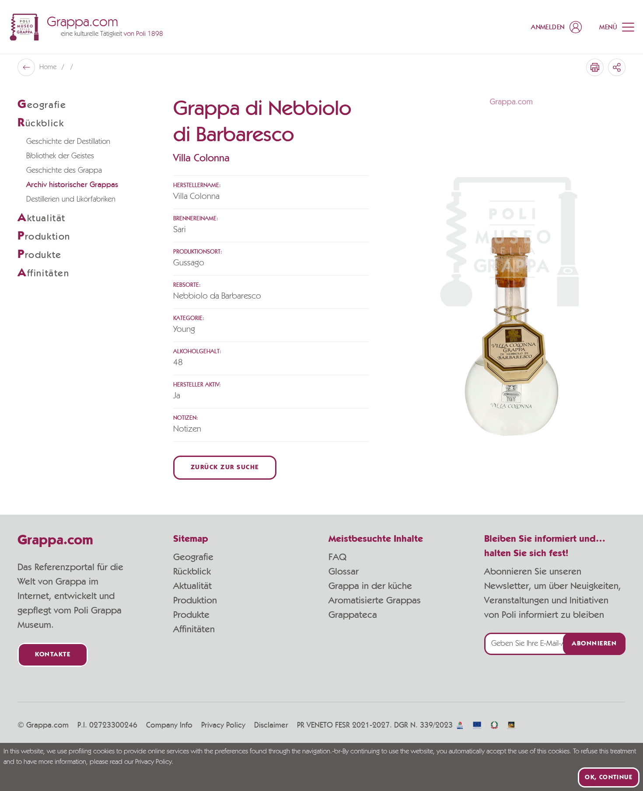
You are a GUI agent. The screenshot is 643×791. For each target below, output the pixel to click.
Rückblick (192, 571)
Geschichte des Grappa (64, 170)
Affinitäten (194, 629)
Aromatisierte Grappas (374, 600)
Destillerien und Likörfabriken (70, 199)
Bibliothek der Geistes (60, 156)
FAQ (337, 557)
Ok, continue (609, 777)
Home (48, 67)
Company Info (169, 725)
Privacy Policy (223, 725)
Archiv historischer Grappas (72, 185)
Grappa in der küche (370, 586)
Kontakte (52, 655)
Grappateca (352, 615)
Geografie (193, 557)
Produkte (191, 615)
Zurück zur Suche (225, 467)
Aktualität (192, 586)
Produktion (195, 600)
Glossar (343, 571)
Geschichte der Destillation (68, 142)
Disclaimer (271, 725)
